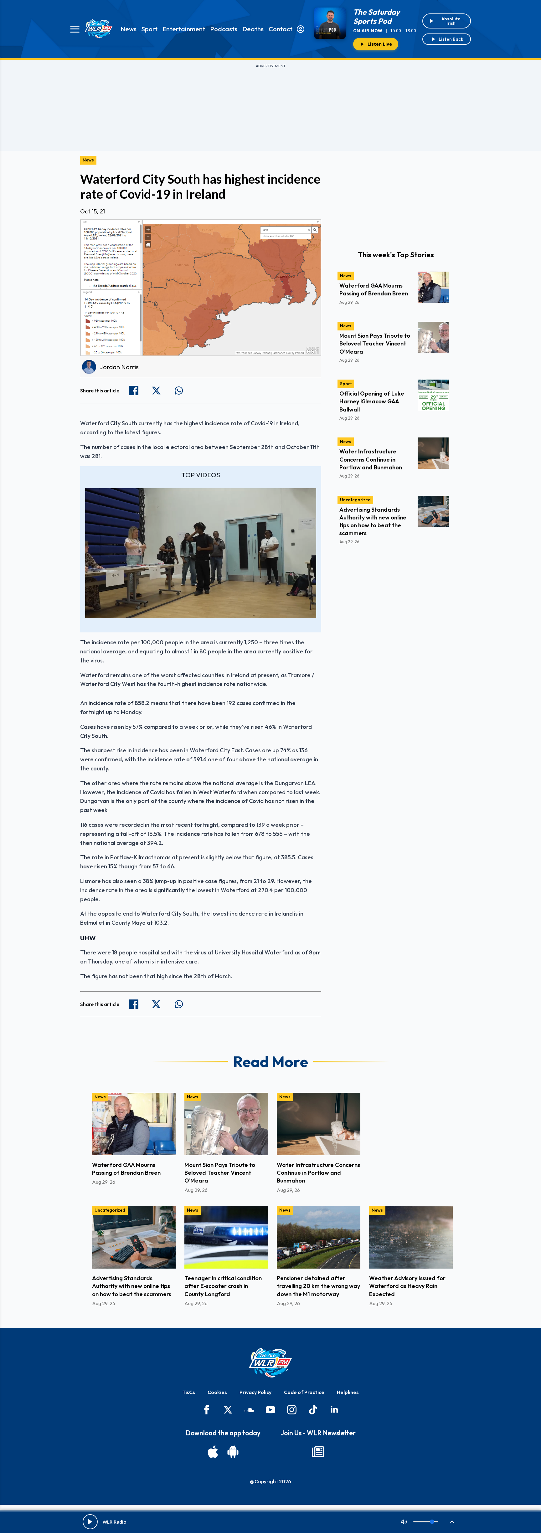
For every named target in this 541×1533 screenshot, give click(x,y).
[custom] (249, 1409)
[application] (200, 553)
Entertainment (183, 29)
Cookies (217, 1392)
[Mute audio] (404, 1522)
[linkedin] (334, 1409)
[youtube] (270, 1409)
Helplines (348, 1392)
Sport (149, 29)
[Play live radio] (90, 1521)
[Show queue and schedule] (452, 1521)
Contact (280, 29)
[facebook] (206, 1409)
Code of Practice (304, 1392)
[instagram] (292, 1409)
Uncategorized (355, 500)
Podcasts (223, 29)
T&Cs (189, 1392)
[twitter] (228, 1409)
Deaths (253, 29)
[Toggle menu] (75, 29)
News (129, 29)
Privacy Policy (255, 1392)
